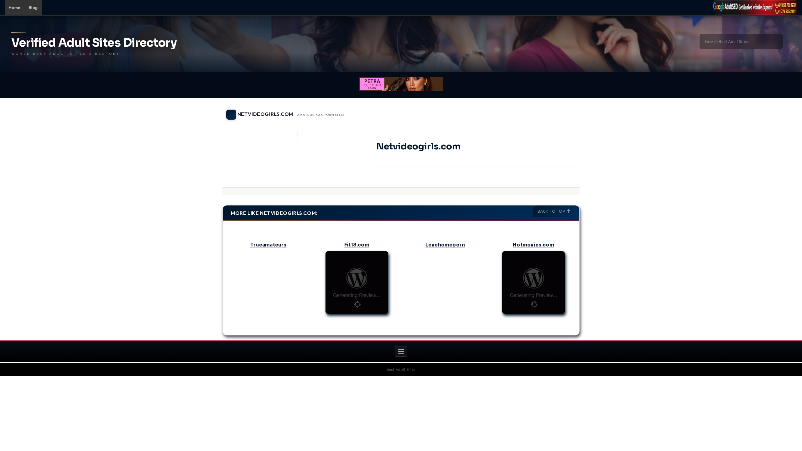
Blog (33, 7)
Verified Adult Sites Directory (94, 43)
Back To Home (563, 110)
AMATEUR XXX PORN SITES (321, 115)
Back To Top (552, 211)
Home (15, 7)
